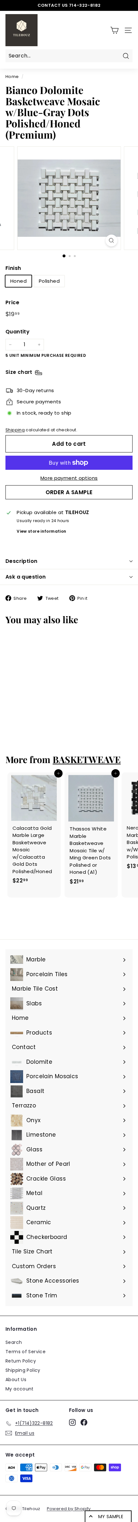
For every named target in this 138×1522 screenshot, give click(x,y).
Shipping (15, 430)
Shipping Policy (22, 1370)
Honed (18, 281)
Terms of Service (25, 1351)
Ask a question (25, 576)
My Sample (110, 1516)
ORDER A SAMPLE (69, 492)
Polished (49, 281)
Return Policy (20, 1361)
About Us (15, 1379)
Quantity (17, 331)
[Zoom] (111, 240)
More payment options (69, 478)
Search (13, 1342)
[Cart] (114, 30)
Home (12, 76)
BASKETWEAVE (87, 759)
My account (19, 1389)
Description (21, 561)
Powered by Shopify (69, 1509)
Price (12, 302)
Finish (13, 268)
